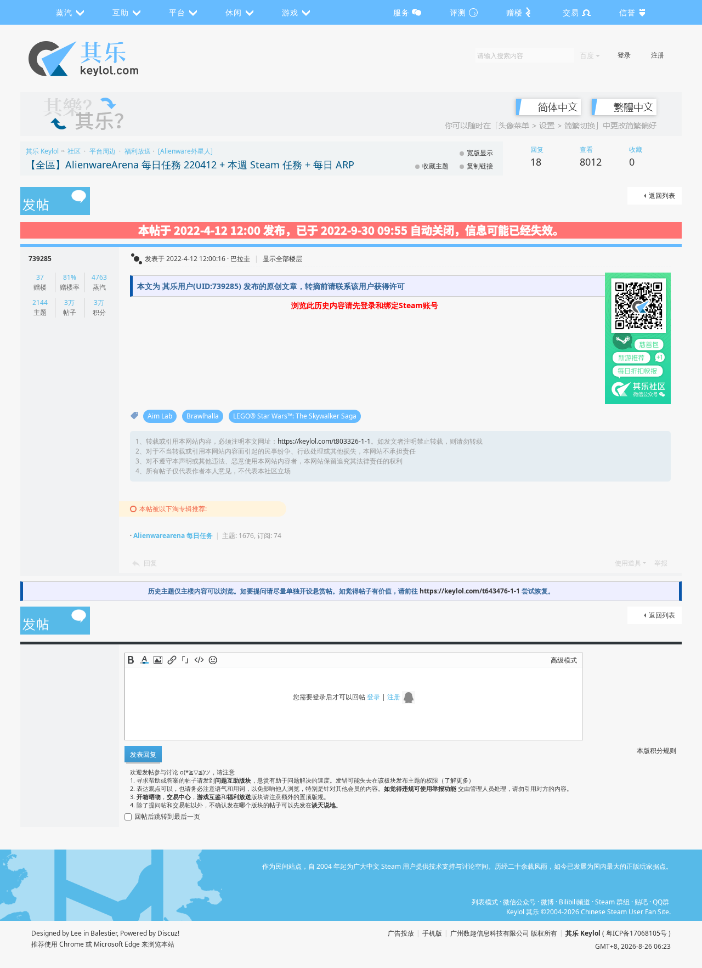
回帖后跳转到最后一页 (167, 816)
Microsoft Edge (117, 944)
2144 (40, 302)
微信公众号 (519, 902)
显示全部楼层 (282, 258)
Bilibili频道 (574, 902)
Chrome (71, 944)
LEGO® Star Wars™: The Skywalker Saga (294, 416)
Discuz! (168, 933)
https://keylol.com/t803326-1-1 (324, 441)
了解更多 (456, 780)
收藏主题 (435, 166)
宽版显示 (480, 152)
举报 (660, 563)
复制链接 (480, 166)
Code (199, 659)
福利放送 (137, 151)
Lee (76, 933)
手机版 (432, 933)
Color (144, 659)
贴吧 (641, 902)
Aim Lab (160, 416)
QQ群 (661, 902)
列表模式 (485, 902)
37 (40, 277)
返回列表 (662, 195)
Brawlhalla (202, 416)
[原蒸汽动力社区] (107, 58)
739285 (40, 258)
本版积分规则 (656, 750)
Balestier (103, 933)
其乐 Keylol (42, 151)
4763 (99, 277)
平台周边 (102, 151)
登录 (624, 55)
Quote (185, 659)
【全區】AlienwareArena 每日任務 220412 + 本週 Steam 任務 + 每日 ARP (190, 164)
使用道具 (628, 563)
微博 (547, 902)
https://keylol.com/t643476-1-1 (470, 591)
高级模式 (564, 660)
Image (157, 659)
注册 (657, 55)
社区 (74, 151)
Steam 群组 (612, 902)
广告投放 (401, 933)
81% (69, 277)
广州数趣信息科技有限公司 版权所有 (503, 933)
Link (171, 659)
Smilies (212, 659)
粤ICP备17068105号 (636, 933)
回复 (150, 563)
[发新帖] (55, 202)
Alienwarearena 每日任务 (173, 535)
